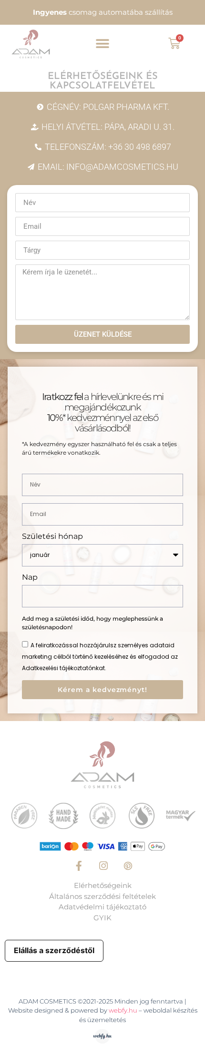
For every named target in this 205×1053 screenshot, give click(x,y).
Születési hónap (52, 537)
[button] (102, 44)
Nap (30, 578)
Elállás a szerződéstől (54, 950)
